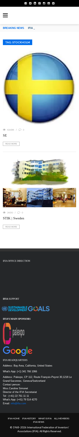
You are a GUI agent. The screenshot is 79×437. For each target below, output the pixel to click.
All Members (61, 418)
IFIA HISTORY (29, 418)
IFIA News (38, 421)
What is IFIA (45, 418)
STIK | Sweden (13, 218)
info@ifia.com (18, 403)
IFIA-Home (14, 418)
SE (5, 135)
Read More (11, 144)
